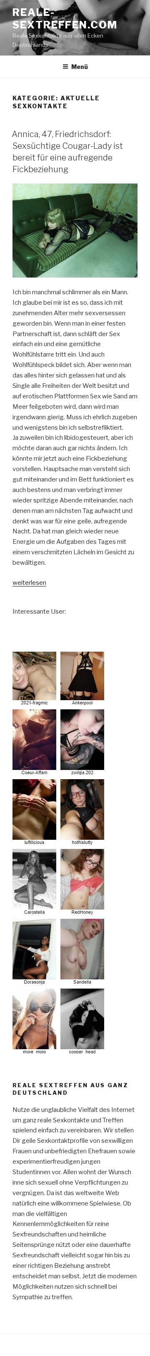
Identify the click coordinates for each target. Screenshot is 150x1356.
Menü (79, 66)
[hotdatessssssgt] (59, 1051)
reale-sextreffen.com (65, 18)
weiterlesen (29, 582)
